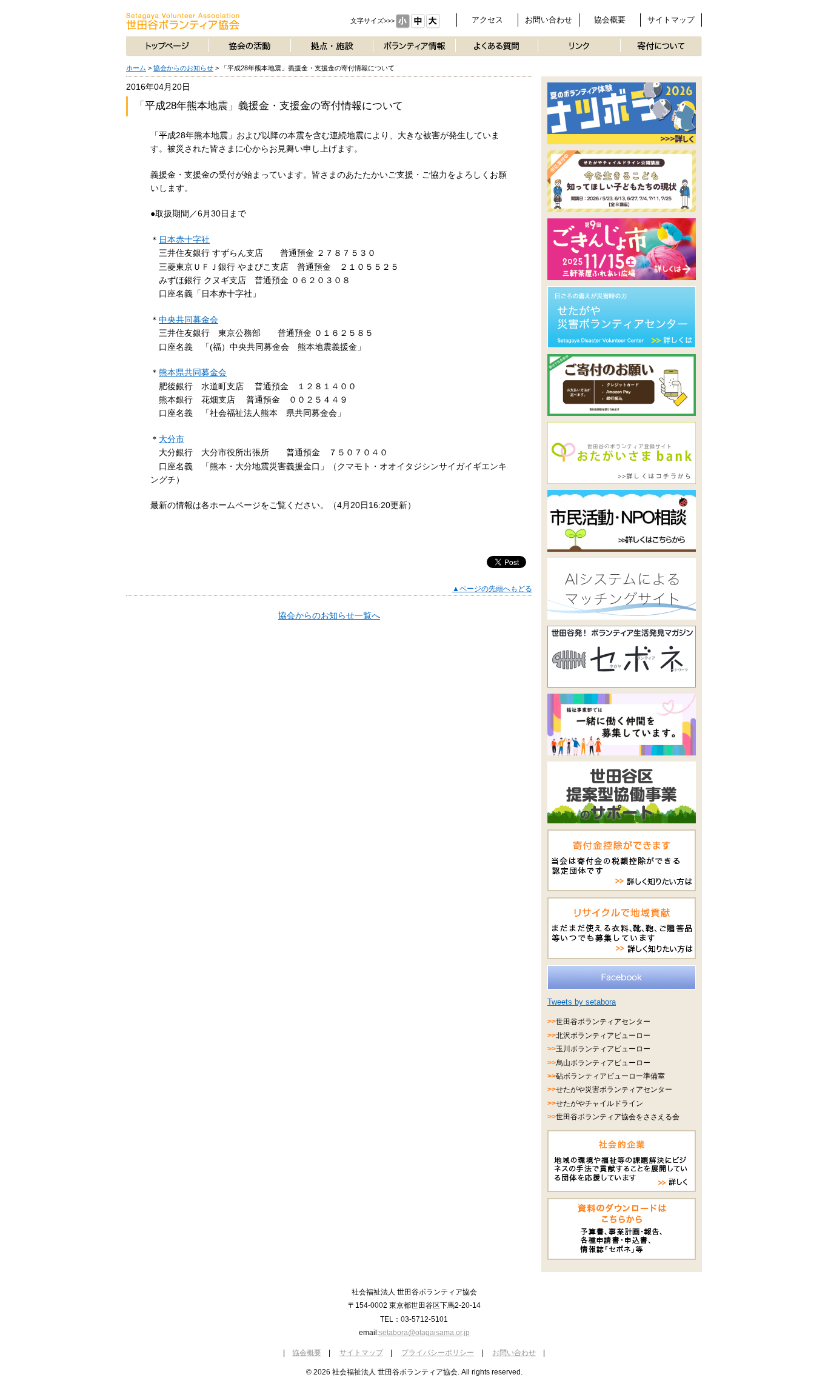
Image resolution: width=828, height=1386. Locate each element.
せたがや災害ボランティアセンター (614, 1089)
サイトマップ (671, 19)
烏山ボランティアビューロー (603, 1063)
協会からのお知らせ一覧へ (329, 615)
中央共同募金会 (188, 319)
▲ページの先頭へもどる (492, 588)
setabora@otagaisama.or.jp (424, 1332)
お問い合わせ (548, 19)
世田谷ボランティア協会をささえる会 (617, 1117)
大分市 (171, 439)
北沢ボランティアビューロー (603, 1035)
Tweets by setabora (581, 1001)
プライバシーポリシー (437, 1352)
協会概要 (610, 19)
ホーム (136, 68)
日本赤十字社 (184, 239)
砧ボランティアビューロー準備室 (610, 1076)
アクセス (487, 19)
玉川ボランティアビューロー (603, 1049)
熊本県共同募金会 (193, 372)
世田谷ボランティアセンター (603, 1021)
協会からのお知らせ (183, 68)
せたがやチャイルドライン (599, 1103)
